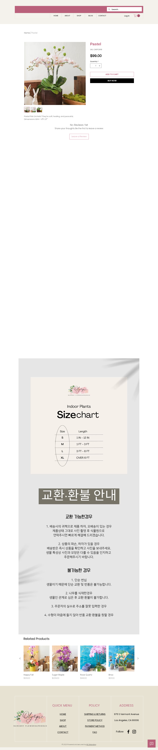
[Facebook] (128, 731)
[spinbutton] (95, 66)
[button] (137, 15)
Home (27, 32)
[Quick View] (36, 659)
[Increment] (99, 66)
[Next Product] (138, 658)
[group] (79, 662)
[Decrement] (91, 66)
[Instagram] (134, 731)
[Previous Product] (20, 658)
